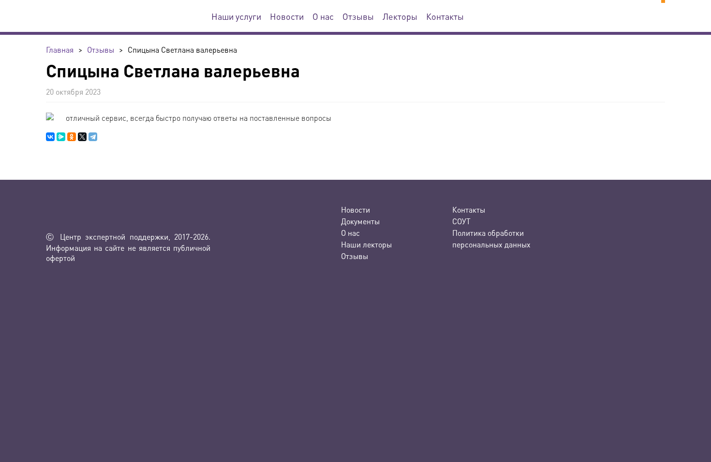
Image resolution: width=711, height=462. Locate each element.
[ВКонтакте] (50, 136)
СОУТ (461, 221)
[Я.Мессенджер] (61, 136)
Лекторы (400, 16)
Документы (360, 221)
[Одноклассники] (71, 136)
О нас (323, 16)
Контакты (445, 16)
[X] (82, 136)
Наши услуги (236, 16)
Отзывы (358, 16)
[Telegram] (93, 136)
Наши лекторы (366, 244)
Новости (287, 16)
